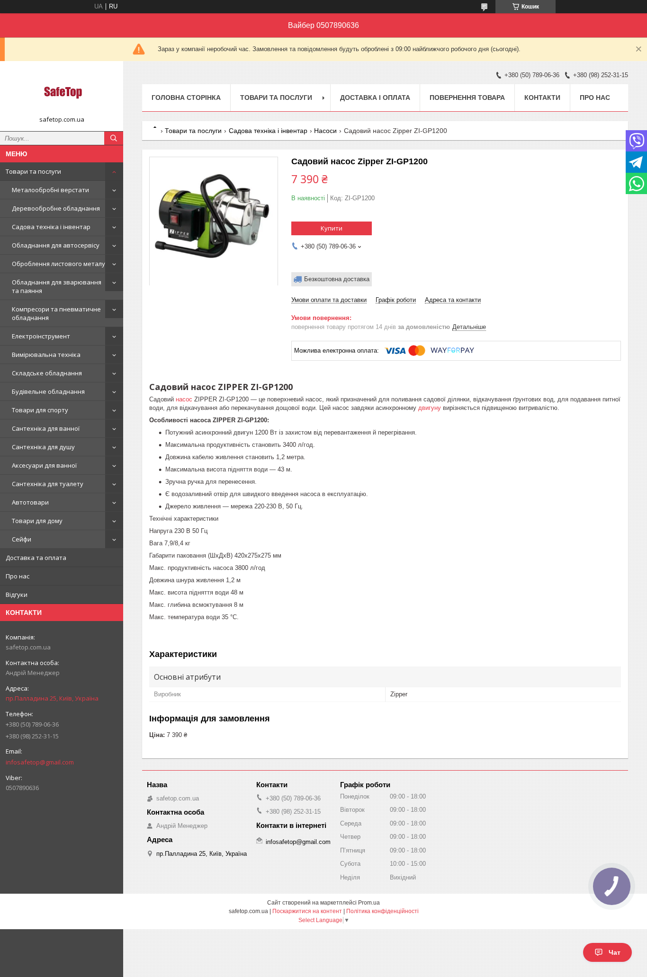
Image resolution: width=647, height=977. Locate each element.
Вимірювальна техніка (46, 354)
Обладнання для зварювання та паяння (56, 286)
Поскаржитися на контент (307, 911)
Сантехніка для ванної (46, 428)
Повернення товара (467, 97)
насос (184, 399)
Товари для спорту (40, 410)
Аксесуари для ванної (44, 465)
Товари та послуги (33, 171)
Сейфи (21, 539)
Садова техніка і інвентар (51, 226)
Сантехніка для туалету (47, 484)
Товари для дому (37, 520)
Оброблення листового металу (58, 263)
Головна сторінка (186, 97)
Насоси (325, 130)
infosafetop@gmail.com (40, 762)
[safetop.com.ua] (61, 91)
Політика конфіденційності (382, 911)
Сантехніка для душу (43, 447)
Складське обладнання (47, 373)
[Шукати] (113, 138)
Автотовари (30, 502)
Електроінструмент (41, 336)
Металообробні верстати (50, 190)
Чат (614, 952)
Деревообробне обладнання (56, 208)
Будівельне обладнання (48, 391)
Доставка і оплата (375, 97)
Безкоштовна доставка (336, 279)
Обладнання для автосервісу (55, 245)
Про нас (17, 576)
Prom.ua (369, 902)
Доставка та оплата (36, 557)
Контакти (542, 97)
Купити (331, 228)
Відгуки (16, 594)
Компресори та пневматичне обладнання (56, 313)
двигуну (429, 407)
